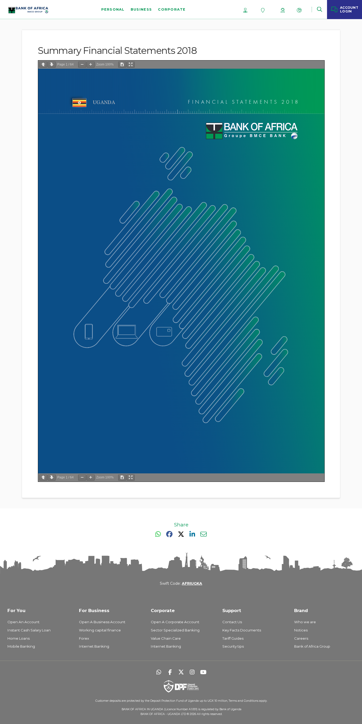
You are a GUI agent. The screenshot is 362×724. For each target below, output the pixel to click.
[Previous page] (43, 65)
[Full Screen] (131, 65)
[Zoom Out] (82, 65)
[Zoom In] (91, 65)
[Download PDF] (122, 65)
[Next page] (52, 65)
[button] (319, 9)
